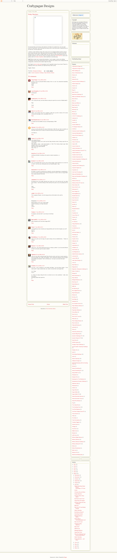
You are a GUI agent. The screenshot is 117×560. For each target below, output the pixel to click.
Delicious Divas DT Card (77, 182)
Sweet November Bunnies (77, 396)
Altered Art (74, 79)
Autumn (73, 85)
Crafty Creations (75, 152)
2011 (75, 469)
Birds (73, 100)
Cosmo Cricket (75, 146)
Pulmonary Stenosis (76, 331)
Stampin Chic (75, 376)
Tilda (73, 415)
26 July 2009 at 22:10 (41, 200)
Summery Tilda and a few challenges (80, 503)
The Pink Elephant (76, 409)
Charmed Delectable (76, 133)
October (77, 478)
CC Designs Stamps (76, 126)
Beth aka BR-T (34, 219)
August (76, 482)
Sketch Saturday (75, 358)
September (77, 480)
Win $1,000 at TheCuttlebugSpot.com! (80, 519)
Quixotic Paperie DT (76, 338)
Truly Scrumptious (76, 420)
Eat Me (73, 204)
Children (74, 137)
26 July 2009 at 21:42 (39, 193)
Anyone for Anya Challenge (78, 81)
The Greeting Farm (76, 407)
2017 (75, 464)
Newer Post (31, 304)
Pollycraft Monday (76, 325)
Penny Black (74, 312)
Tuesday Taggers (76, 422)
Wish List (74, 450)
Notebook (74, 301)
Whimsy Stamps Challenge (78, 441)
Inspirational (74, 245)
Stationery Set (75, 383)
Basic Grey (74, 92)
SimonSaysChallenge (76, 354)
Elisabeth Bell (75, 208)
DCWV (73, 178)
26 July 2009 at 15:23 (44, 119)
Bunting (73, 113)
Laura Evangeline (35, 91)
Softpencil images (76, 360)
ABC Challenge (75, 70)
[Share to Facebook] (51, 71)
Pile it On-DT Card (78, 521)
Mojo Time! (77, 526)
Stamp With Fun (75, 372)
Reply (32, 87)
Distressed (74, 189)
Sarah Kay (74, 340)
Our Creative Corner (76, 303)
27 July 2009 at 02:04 (42, 219)
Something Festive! (79, 514)
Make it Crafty (75, 271)
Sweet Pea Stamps (76, 400)
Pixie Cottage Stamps (76, 320)
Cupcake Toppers (76, 167)
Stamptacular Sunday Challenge (79, 381)
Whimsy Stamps (75, 439)
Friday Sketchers (59, 55)
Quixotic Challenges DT (77, 335)
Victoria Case (75, 424)
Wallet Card (74, 430)
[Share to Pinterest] (52, 71)
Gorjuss (73, 236)
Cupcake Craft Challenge (77, 165)
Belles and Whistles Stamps (78, 96)
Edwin (73, 206)
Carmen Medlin (75, 124)
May (76, 544)
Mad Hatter (74, 264)
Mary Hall (74, 277)
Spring (73, 366)
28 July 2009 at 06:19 (40, 254)
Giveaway (74, 234)
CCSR (73, 128)
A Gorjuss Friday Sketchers (78, 524)
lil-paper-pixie (34, 98)
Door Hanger (75, 191)
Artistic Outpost (75, 83)
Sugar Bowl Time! (78, 532)
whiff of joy (74, 435)
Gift (73, 230)
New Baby (74, 299)
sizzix (73, 356)
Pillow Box (74, 318)
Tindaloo (33, 212)
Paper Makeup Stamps (77, 305)
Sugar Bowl (74, 389)
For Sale (74, 221)
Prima (73, 329)
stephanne (33, 254)
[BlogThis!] (48, 71)
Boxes (73, 111)
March (76, 547)
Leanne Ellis (74, 258)
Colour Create (75, 141)
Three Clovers (75, 413)
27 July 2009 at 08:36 (39, 245)
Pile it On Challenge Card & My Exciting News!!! (80, 534)
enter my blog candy (38, 64)
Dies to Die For (75, 187)
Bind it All (74, 98)
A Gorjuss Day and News (80, 492)
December (77, 475)
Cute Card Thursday (76, 172)
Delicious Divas (75, 180)
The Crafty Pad (75, 404)
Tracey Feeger (34, 79)
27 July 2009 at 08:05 (42, 237)
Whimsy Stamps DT (76, 443)
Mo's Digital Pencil (76, 290)
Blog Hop (74, 107)
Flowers (74, 217)
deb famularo (34, 169)
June (76, 542)
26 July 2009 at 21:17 (41, 179)
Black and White (75, 103)
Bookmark (74, 109)
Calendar (74, 118)
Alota (73, 77)
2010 (75, 471)
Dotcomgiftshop (75, 193)
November (77, 477)
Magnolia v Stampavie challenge (79, 269)
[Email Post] (45, 70)
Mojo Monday (75, 292)
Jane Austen (74, 249)
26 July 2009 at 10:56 (43, 91)
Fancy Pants (75, 215)
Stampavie (74, 374)
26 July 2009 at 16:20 (40, 127)
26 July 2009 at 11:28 (42, 98)
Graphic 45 (74, 238)
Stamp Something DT (76, 370)
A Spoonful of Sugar (76, 66)
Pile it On (74, 314)
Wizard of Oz (75, 452)
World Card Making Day (77, 454)
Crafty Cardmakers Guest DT (78, 150)
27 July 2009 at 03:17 (39, 227)
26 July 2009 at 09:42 (42, 79)
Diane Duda (74, 184)
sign (73, 352)
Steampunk (74, 385)
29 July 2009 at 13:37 (40, 265)
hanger (73, 243)
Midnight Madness (76, 279)
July (76, 484)
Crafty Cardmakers (76, 148)
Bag (73, 90)
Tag (73, 402)
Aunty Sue (33, 153)
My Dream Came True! (79, 498)
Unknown (33, 127)
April (76, 546)
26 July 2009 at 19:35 (40, 153)
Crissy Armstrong (75, 161)
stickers (73, 387)
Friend (73, 225)
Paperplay (74, 307)
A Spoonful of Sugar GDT (77, 68)
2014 (75, 468)
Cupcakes (74, 169)
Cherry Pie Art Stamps (77, 135)
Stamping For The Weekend (78, 379)
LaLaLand (74, 256)
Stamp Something (76, 368)
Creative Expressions (76, 156)
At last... (76, 490)
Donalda (33, 160)
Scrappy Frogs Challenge (77, 344)
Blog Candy (74, 105)
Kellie (32, 111)
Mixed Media (75, 284)
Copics (73, 143)
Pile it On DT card (76, 316)
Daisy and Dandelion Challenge (79, 176)
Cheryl (32, 227)
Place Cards (74, 322)
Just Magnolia (75, 251)
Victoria (33, 138)
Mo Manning (75, 288)
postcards (74, 327)
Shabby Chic (75, 349)
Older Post (65, 304)
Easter (73, 202)
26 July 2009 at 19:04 (39, 138)
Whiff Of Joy (77, 528)
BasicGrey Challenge (76, 94)
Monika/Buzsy (34, 237)
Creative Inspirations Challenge (37, 72)
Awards (73, 87)
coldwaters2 (33, 179)
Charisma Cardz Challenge (78, 131)
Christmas (74, 139)
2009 (75, 473)
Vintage (73, 426)
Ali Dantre (33, 265)
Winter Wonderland (76, 448)
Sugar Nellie (74, 392)
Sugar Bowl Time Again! (80, 500)
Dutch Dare (74, 197)
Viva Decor (74, 428)
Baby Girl (76, 505)
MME (73, 286)
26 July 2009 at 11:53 (38, 111)
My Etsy (74, 297)
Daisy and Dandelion (76, 174)
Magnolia (74, 266)
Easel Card (74, 200)
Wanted (73, 433)
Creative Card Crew (76, 154)
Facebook (74, 213)
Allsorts (73, 75)
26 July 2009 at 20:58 (39, 160)
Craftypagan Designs (40, 6)
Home (48, 304)
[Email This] (47, 71)
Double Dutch (75, 195)
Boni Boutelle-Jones (35, 119)
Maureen (33, 245)
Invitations (74, 247)
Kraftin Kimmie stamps (77, 253)
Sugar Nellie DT (75, 394)
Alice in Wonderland (76, 72)
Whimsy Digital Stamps (77, 437)
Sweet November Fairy (77, 398)
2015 (75, 466)
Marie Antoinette (75, 275)
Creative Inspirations (40, 56)
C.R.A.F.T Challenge (76, 115)
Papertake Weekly (76, 310)
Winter (73, 445)
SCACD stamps (75, 342)
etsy (73, 210)
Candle (73, 120)
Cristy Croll (74, 163)
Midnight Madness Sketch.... (78, 516)
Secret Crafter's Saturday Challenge (80, 346)
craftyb (32, 193)
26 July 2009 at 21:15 (41, 169)
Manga (73, 273)
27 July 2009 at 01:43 (40, 212)
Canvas (73, 122)
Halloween (74, 241)
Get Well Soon (75, 228)
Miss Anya (74, 281)
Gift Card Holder (75, 232)
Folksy (73, 219)
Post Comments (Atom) (50, 308)
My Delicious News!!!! (79, 512)
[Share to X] (49, 71)
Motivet (52, 72)
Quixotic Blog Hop (76, 333)
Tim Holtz (74, 417)
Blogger (65, 557)
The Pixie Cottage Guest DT (78, 411)
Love (73, 262)
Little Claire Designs (76, 260)
